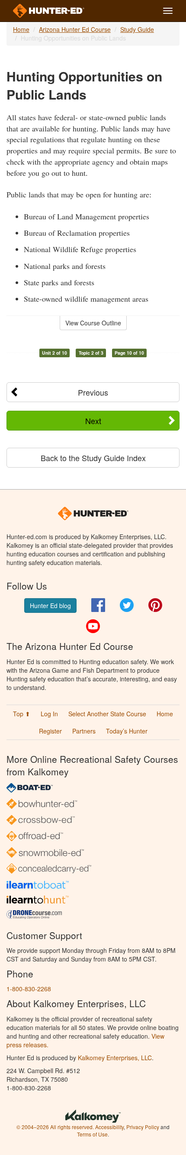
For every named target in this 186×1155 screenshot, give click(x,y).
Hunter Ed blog (50, 605)
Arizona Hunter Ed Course (75, 29)
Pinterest (155, 605)
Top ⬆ (21, 713)
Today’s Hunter (127, 731)
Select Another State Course (107, 713)
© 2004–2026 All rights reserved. (55, 1126)
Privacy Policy (142, 1126)
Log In (49, 713)
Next (93, 420)
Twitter (127, 605)
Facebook (98, 605)
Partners (84, 731)
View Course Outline (93, 322)
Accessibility (109, 1126)
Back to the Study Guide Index (93, 457)
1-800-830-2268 (28, 988)
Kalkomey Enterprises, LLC (115, 1057)
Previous (93, 392)
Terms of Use (92, 1134)
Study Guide (137, 29)
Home (21, 29)
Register (50, 731)
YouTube (93, 626)
